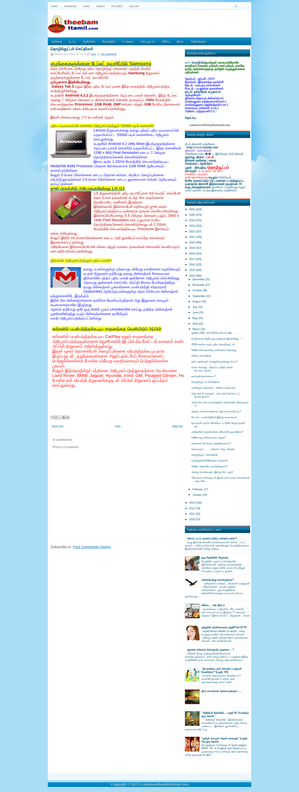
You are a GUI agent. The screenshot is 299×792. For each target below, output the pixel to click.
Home (54, 6)
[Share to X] (60, 417)
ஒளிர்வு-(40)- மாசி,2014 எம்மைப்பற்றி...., (213, 332)
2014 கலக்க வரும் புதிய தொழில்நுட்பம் (213, 344)
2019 (192, 247)
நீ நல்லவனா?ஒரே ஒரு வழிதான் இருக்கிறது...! (216, 338)
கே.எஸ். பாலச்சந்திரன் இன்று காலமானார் (214, 417)
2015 (192, 270)
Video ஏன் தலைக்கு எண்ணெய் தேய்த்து (213, 350)
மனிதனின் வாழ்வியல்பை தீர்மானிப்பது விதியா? (217, 431)
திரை (180, 41)
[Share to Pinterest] (68, 417)
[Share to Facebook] (64, 417)
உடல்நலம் (128, 41)
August (197, 301)
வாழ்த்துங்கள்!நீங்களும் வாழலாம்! (209, 460)
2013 (192, 502)
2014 (192, 275)
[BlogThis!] (56, 417)
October (197, 290)
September (199, 296)
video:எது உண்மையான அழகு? (208, 437)
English (134, 6)
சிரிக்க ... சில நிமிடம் (213, 605)
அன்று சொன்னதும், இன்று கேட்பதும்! (212, 472)
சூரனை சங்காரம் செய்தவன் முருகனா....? (210, 649)
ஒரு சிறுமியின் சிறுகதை (215, 557)
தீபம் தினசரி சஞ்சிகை (200, 144)
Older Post (177, 426)
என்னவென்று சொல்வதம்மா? (218, 579)
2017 (192, 259)
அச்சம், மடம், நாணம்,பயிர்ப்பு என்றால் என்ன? (212, 538)
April (195, 323)
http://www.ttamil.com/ (202, 147)
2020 (192, 242)
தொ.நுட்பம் (148, 41)
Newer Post (57, 426)
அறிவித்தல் (198, 41)
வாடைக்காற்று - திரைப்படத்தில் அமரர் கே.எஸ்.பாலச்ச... (212, 369)
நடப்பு (72, 41)
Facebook (70, 6)
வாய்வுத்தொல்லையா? (203, 376)
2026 (192, 209)
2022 (192, 231)
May (195, 318)
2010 (192, 519)
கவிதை (57, 41)
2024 (192, 220)
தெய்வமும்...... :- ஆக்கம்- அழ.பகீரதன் (213, 449)
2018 (192, 253)
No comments (109, 54)
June (195, 312)
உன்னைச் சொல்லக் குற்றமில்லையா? (211, 443)
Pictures (116, 6)
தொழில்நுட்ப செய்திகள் (204, 454)
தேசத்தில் (108, 41)
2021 (192, 236)
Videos (100, 6)
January (197, 494)
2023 (192, 225)
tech (93, 54)
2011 (192, 513)
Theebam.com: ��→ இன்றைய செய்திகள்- (214, 153)
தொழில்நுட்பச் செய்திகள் (71, 48)
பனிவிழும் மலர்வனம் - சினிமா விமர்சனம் (213, 387)
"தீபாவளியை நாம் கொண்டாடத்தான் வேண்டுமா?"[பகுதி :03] (222, 670)
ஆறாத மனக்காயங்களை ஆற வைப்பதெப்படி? (216, 411)
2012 (192, 508)
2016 (192, 264)
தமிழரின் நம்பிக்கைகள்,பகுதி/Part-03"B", (225, 627)
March (196, 329)
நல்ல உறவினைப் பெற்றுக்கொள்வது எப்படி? (214, 361)
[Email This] (52, 417)
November (198, 284)
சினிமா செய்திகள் (201, 355)
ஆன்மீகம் (89, 41)
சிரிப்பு (166, 41)
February (198, 489)
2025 (192, 214)
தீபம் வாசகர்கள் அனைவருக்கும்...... (222, 691)
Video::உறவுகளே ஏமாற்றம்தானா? (209, 466)
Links (86, 6)
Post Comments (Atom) (92, 547)
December (198, 279)
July (195, 307)
